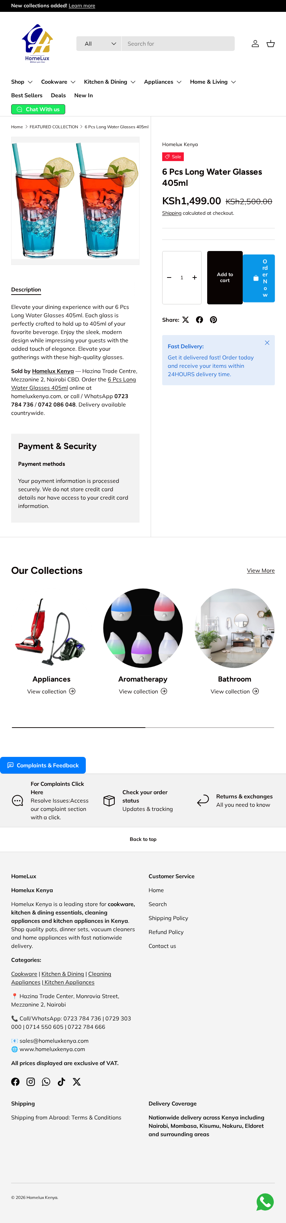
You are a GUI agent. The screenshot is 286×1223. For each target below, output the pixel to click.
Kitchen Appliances (69, 982)
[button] (270, 43)
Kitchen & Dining (105, 82)
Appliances (158, 82)
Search (158, 904)
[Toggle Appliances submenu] (179, 82)
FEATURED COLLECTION (54, 126)
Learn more (82, 5)
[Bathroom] (234, 628)
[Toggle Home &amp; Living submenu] (233, 82)
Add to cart (225, 277)
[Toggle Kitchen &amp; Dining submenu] (133, 82)
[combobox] (155, 43)
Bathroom (234, 679)
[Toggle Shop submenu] (30, 82)
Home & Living (209, 82)
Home (17, 126)
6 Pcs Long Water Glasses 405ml (117, 126)
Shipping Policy (168, 917)
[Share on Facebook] (199, 320)
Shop (17, 82)
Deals (58, 95)
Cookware (54, 82)
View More (261, 570)
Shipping (171, 213)
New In (83, 95)
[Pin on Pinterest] (213, 320)
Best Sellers (27, 95)
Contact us (162, 945)
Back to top (143, 839)
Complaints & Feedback (48, 765)
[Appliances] (51, 628)
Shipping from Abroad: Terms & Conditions (66, 1117)
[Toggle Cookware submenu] (73, 82)
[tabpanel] (75, 360)
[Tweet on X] (186, 320)
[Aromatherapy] (143, 628)
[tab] (26, 289)
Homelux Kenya (180, 144)
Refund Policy (166, 931)
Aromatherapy (142, 679)
